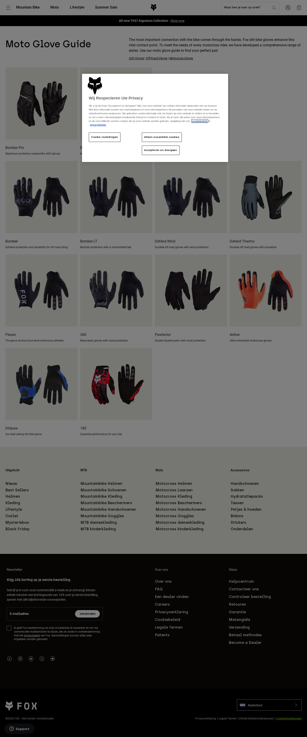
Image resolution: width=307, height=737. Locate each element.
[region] (155, 118)
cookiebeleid (200, 121)
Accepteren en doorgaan (160, 150)
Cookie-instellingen (104, 137)
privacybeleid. (98, 125)
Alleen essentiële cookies (161, 137)
